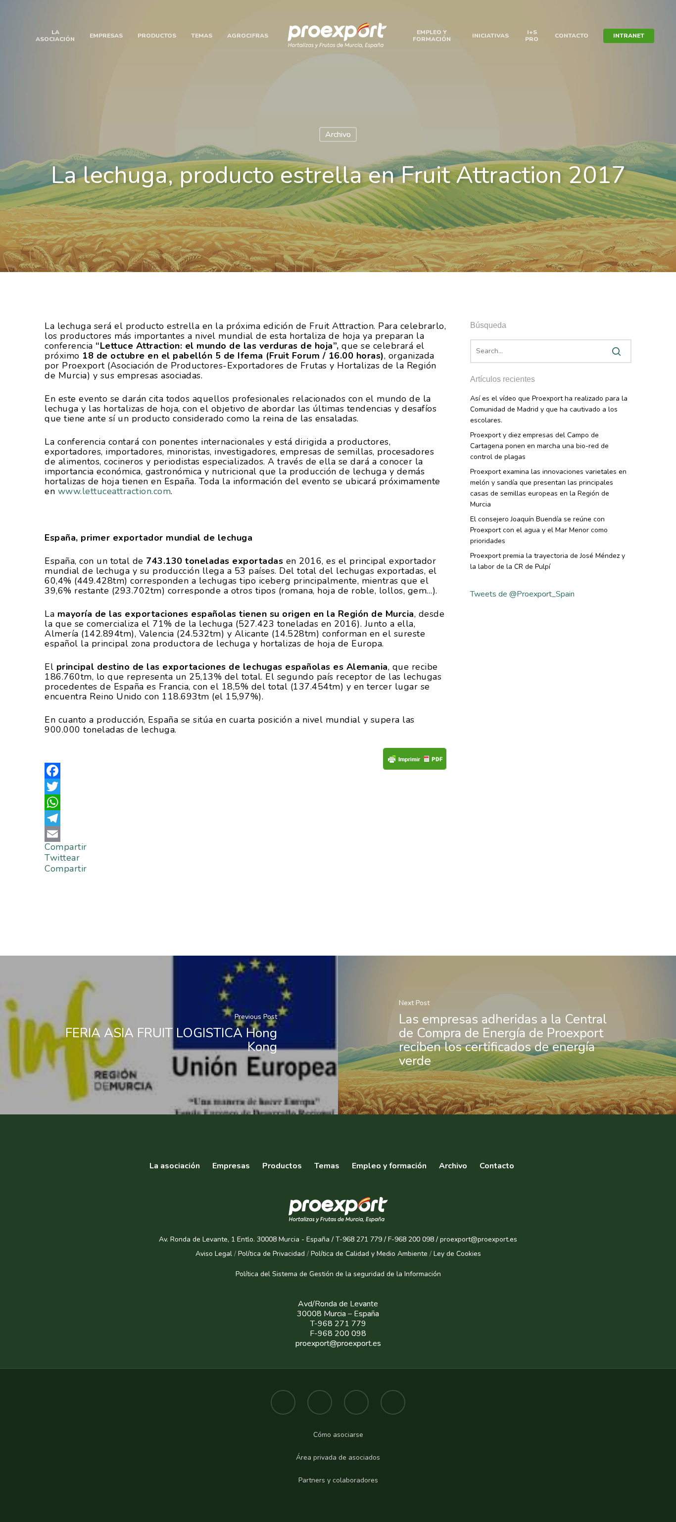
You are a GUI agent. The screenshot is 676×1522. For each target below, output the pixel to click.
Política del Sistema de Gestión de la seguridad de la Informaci (334, 1274)
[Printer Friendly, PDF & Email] (414, 762)
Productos (157, 35)
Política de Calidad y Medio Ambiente (368, 1253)
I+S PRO (531, 36)
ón (437, 1274)
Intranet (628, 35)
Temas (201, 35)
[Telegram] (245, 818)
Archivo (338, 134)
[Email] (245, 834)
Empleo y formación (432, 36)
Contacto (571, 35)
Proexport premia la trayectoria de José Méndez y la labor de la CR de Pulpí (547, 561)
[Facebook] (245, 771)
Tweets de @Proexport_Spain (522, 594)
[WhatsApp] (245, 802)
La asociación (174, 1166)
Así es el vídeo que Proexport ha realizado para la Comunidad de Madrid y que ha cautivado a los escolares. (549, 409)
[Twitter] (245, 786)
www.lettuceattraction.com (114, 491)
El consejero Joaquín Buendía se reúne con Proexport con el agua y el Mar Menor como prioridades (539, 530)
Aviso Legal (213, 1253)
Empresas (106, 35)
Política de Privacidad (271, 1253)
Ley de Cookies (457, 1253)
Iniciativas (490, 35)
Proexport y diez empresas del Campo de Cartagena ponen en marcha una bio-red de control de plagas (539, 445)
